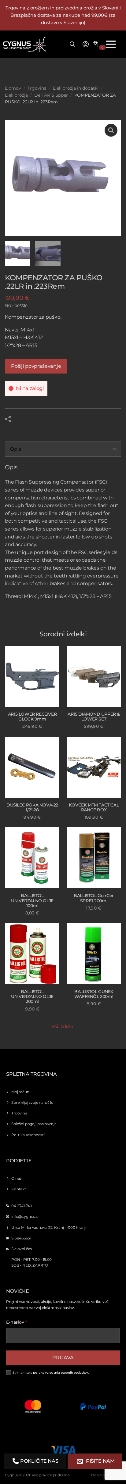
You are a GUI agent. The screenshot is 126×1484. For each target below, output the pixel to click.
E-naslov (16, 1322)
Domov (13, 88)
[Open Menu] (111, 44)
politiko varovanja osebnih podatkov (60, 1373)
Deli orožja (16, 95)
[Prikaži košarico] (95, 44)
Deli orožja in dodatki (75, 88)
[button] (111, 130)
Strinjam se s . (51, 1373)
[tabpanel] (63, 532)
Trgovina (37, 88)
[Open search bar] (72, 44)
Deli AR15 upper (51, 95)
